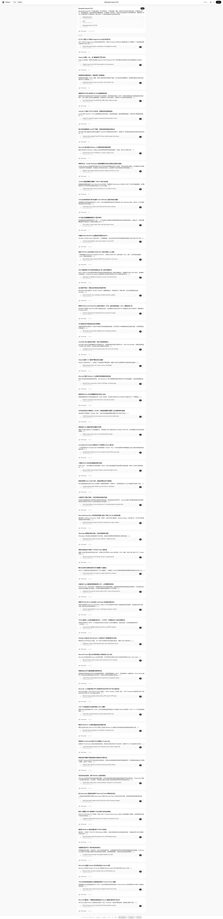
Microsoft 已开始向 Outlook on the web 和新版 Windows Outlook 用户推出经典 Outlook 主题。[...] (105, 868)
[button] (111, 45)
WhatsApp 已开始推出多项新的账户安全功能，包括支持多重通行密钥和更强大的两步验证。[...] (104, 536)
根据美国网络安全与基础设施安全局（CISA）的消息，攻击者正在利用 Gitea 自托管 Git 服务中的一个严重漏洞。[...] (109, 397)
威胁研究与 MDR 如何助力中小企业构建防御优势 (92, 93)
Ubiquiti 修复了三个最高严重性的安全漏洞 (90, 360)
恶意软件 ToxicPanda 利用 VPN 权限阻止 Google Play (94, 741)
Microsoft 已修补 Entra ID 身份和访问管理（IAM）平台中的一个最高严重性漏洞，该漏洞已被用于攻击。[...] (107, 902)
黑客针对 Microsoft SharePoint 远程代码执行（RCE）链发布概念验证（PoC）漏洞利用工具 (105, 306)
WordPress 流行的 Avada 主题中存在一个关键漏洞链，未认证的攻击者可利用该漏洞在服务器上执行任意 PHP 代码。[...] (111, 238)
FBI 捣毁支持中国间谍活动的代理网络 (89, 324)
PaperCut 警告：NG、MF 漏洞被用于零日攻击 (92, 57)
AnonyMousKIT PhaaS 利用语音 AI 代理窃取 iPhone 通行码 (96, 445)
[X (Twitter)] (112, 917)
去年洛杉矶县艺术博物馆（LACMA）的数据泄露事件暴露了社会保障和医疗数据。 (102, 410)
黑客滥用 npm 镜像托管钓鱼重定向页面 (89, 427)
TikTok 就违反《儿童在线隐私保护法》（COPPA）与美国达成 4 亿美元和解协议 (101, 620)
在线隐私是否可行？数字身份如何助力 (89, 847)
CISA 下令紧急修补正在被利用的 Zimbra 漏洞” (92, 707)
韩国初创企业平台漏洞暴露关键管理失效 (90, 671)
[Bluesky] (115, 917)
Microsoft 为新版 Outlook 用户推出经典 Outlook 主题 (94, 865)
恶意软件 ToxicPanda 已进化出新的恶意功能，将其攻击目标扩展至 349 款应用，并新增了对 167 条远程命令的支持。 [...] (111, 744)
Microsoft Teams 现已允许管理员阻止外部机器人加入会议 (95, 654)
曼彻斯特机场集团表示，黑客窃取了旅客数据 (91, 75)
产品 (15, 2)
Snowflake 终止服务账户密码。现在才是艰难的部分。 (94, 342)
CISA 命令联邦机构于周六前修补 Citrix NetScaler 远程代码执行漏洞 (98, 199)
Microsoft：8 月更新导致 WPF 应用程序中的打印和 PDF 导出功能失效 (98, 689)
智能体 (20, 2)
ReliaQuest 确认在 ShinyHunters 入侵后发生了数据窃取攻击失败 (97, 638)
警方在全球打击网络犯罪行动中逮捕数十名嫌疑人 (92, 567)
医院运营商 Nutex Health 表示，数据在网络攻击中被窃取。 (95, 481)
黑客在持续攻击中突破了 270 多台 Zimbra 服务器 (92, 549)
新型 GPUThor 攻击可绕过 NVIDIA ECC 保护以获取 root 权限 (96, 252)
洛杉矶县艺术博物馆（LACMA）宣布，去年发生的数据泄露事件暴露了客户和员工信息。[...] (103, 413)
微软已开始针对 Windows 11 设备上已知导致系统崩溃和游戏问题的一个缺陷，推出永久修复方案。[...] (106, 150)
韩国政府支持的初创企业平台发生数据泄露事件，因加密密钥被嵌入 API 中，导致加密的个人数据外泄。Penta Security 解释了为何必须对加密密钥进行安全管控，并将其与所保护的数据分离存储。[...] (111, 674)
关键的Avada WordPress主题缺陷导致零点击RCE (93, 235)
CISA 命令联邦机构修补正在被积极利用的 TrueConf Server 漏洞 (97, 882)
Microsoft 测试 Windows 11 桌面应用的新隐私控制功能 (94, 376)
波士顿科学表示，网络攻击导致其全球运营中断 (92, 288)
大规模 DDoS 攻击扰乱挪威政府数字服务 (90, 463)
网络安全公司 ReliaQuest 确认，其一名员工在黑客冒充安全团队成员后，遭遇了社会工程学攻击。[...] (105, 640)
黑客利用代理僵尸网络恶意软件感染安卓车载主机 (92, 757)
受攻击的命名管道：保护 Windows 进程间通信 (92, 775)
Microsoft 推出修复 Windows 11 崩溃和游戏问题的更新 (94, 147)
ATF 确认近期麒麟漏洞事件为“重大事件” (90, 217)
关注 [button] (142, 8)
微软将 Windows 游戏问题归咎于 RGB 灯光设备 (92, 829)
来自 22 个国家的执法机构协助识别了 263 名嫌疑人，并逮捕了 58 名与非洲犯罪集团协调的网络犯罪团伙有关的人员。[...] (111, 570)
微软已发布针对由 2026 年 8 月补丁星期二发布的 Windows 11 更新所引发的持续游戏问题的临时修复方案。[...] (108, 727)
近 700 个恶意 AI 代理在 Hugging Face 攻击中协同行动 (94, 39)
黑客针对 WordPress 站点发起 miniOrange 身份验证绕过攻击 (96, 602)
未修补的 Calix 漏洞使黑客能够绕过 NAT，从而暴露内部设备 (96, 584)
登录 (218, 2)
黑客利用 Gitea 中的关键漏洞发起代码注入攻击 (92, 394)
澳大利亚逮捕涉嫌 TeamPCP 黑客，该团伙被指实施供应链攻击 (96, 129)
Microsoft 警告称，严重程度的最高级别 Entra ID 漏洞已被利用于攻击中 (99, 900)
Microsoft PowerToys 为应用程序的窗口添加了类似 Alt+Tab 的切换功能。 (100, 515)
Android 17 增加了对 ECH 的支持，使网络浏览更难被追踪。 (96, 111)
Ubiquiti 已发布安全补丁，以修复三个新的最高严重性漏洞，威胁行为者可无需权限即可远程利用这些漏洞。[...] (108, 362)
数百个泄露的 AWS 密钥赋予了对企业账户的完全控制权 (94, 811)
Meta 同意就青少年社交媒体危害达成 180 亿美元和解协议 (95, 270)
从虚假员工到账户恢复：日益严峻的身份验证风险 (92, 497)
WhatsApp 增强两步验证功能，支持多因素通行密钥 (93, 533)
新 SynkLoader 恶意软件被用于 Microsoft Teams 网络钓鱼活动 (96, 793)
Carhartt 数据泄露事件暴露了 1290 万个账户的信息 (93, 181)
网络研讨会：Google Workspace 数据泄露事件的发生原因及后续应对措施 (99, 163)
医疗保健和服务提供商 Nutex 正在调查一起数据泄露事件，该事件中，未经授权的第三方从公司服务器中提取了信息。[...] (111, 483)
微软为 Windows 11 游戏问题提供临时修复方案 (92, 725)
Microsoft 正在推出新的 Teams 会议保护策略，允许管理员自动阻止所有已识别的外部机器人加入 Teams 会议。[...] (109, 657)
